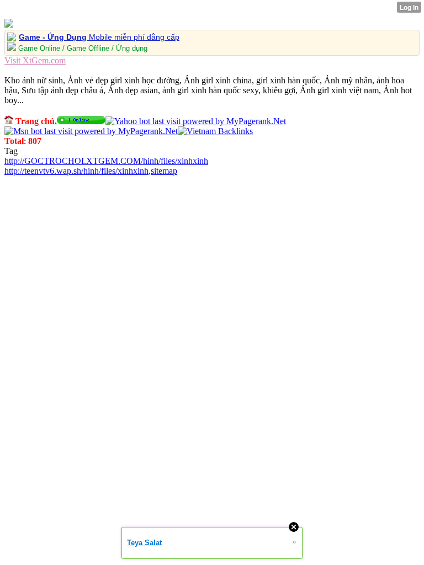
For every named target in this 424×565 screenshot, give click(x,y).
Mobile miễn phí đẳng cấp (99, 37)
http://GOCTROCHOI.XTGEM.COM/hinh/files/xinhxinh (106, 161)
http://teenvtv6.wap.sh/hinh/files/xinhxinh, (77, 170)
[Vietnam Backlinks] (215, 131)
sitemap (164, 170)
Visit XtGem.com (35, 60)
